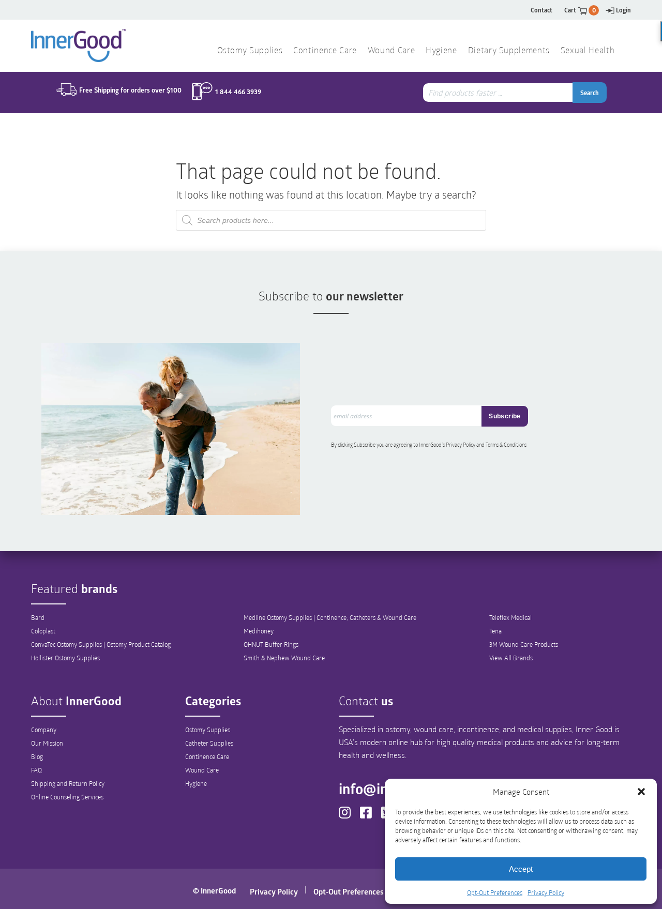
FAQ (36, 770)
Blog (37, 756)
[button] (641, 791)
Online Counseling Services (67, 797)
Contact (541, 10)
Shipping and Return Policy (67, 783)
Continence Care (207, 756)
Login (623, 10)
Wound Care (202, 770)
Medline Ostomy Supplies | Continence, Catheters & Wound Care (330, 617)
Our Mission (47, 743)
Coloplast (43, 631)
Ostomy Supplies (207, 729)
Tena (495, 631)
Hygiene (196, 783)
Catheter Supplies (209, 743)
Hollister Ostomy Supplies (65, 658)
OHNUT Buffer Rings (271, 644)
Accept (521, 869)
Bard (37, 617)
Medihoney (259, 631)
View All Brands (511, 658)
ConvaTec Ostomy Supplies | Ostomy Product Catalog (101, 644)
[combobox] (499, 92)
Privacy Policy (546, 892)
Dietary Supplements (509, 51)
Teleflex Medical (510, 617)
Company (43, 729)
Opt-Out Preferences (494, 892)
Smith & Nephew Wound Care (284, 658)
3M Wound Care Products (523, 644)
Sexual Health (587, 51)
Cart (580, 10)
